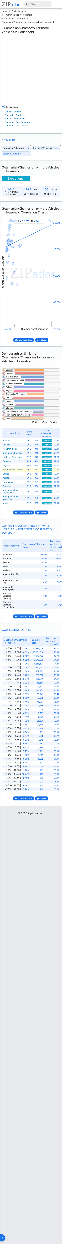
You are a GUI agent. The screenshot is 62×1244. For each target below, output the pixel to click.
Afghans (7, 465)
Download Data (25, 340)
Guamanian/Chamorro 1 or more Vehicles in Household (28, 22)
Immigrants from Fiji (12, 453)
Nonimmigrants (10, 449)
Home (4, 11)
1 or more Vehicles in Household (17, 15)
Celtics (6, 474)
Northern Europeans (12, 457)
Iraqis (5, 503)
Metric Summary (13, 111)
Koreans (7, 478)
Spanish (6, 440)
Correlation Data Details (16, 125)
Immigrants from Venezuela (11, 497)
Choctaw (7, 445)
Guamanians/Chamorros (13, 18)
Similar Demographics (15, 118)
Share (43, 340)
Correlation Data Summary (17, 122)
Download (54, 216)
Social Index (17, 11)
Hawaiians (8, 482)
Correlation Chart (13, 115)
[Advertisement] (31, 70)
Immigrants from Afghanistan (11, 491)
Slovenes (7, 486)
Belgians (7, 461)
